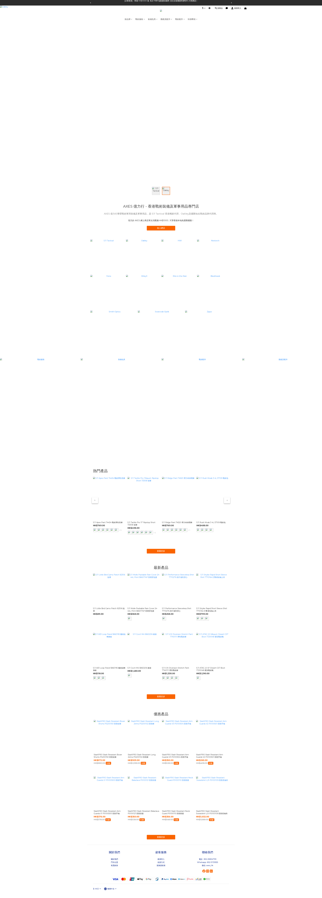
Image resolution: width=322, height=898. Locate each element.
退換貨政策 (161, 865)
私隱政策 (114, 865)
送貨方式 (161, 862)
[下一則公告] (231, 3)
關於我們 (114, 859)
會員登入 (161, 859)
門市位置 (114, 862)
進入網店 (161, 228)
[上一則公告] (90, 3)
